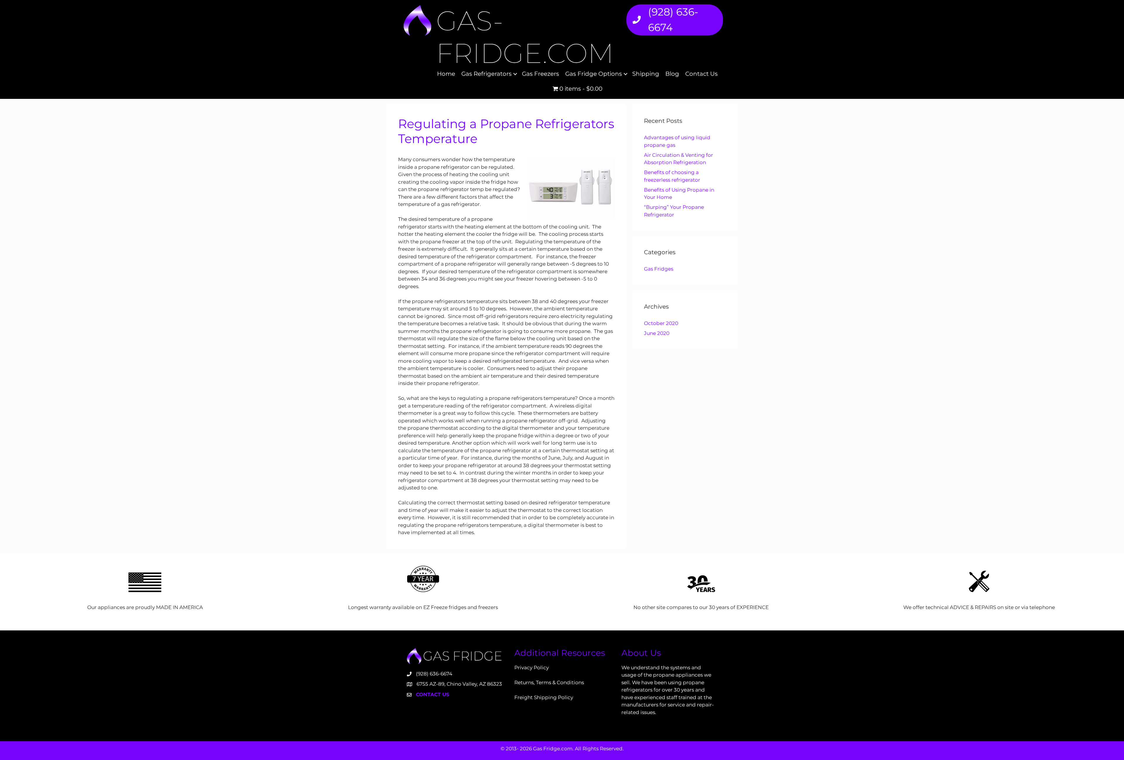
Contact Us (701, 73)
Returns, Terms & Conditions (549, 682)
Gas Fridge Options (593, 73)
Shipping (645, 73)
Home (446, 73)
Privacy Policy (531, 667)
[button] (515, 74)
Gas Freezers (540, 73)
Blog (672, 73)
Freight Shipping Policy (543, 697)
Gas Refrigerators (486, 73)
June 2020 (656, 333)
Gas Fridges (658, 269)
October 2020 (661, 323)
